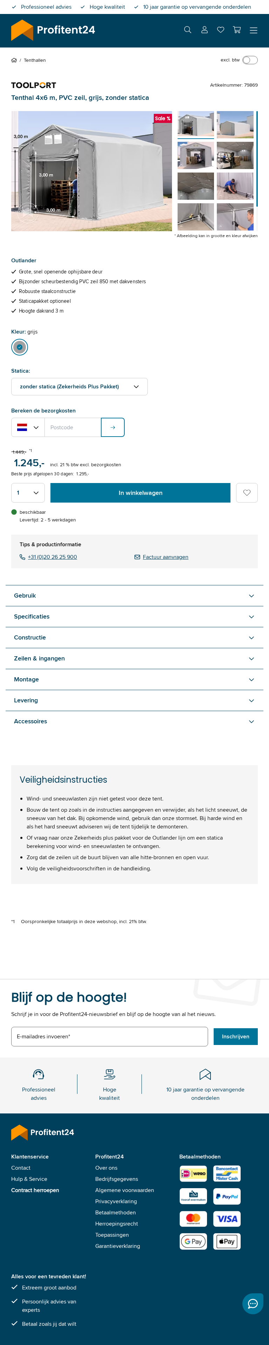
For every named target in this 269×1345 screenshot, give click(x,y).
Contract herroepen (35, 1190)
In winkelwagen (141, 492)
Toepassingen (112, 1235)
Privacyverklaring (116, 1201)
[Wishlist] (220, 31)
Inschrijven (235, 1036)
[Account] (204, 31)
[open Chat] (252, 1303)
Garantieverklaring (117, 1246)
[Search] (188, 31)
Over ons (106, 1168)
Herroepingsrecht (116, 1224)
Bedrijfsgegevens (116, 1179)
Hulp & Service (29, 1179)
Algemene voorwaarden (124, 1190)
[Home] (15, 60)
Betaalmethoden (115, 1212)
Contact (20, 1168)
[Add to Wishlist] (247, 493)
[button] (237, 29)
